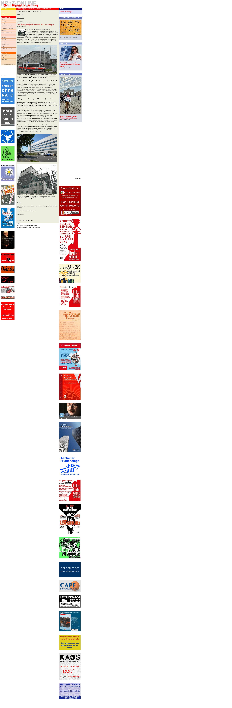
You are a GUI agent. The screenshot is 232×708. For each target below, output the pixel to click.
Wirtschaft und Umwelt (7, 28)
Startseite (19, 220)
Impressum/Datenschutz (8, 64)
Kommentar (4, 35)
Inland (3, 23)
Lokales (3, 21)
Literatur (3, 50)
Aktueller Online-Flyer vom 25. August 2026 (28, 11)
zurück (18, 14)
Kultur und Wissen (6, 48)
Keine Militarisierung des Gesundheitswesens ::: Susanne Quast (70, 64)
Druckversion (20, 18)
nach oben (30, 220)
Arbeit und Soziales (7, 26)
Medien (3, 39)
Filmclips (4, 41)
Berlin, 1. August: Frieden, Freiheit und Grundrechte (68, 117)
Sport (3, 46)
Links (3, 57)
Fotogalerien (5, 44)
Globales (4, 30)
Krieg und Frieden (6, 32)
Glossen (3, 37)
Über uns (4, 59)
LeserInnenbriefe (6, 55)
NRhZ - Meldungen (66, 12)
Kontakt (3, 62)
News (3, 19)
